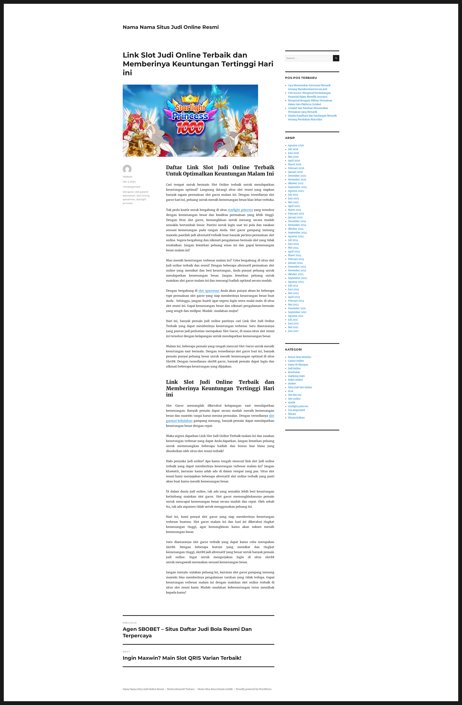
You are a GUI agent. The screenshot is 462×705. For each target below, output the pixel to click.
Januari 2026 (295, 172)
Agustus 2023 (296, 281)
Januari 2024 (295, 262)
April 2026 (294, 160)
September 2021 (297, 312)
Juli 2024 (293, 240)
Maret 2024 (294, 255)
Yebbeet (127, 176)
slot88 (291, 402)
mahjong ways (296, 376)
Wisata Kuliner (296, 417)
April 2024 (294, 251)
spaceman (129, 199)
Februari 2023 (296, 300)
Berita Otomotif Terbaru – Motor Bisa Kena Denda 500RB (200, 689)
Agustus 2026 (296, 145)
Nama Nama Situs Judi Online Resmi (171, 27)
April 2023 (294, 297)
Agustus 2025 (296, 190)
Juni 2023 (293, 289)
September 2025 (297, 187)
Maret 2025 (294, 209)
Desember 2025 (297, 175)
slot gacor (128, 191)
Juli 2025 (293, 194)
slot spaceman (209, 290)
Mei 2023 (293, 293)
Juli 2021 (293, 319)
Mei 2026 (293, 156)
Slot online (294, 398)
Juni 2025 (293, 198)
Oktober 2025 (296, 183)
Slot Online (143, 195)
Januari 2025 (295, 217)
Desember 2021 (297, 308)
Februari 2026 (296, 168)
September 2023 (297, 278)
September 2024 (297, 232)
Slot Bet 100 (294, 395)
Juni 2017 (293, 331)
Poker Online (295, 379)
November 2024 (297, 225)
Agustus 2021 (295, 316)
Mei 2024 (293, 247)
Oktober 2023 (295, 274)
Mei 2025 (293, 202)
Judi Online (294, 368)
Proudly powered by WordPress (254, 689)
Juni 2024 (293, 244)
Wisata (292, 413)
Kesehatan (294, 372)
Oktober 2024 (296, 228)
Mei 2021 (293, 327)
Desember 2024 (297, 221)
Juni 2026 (293, 153)
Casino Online (296, 360)
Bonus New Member (299, 357)
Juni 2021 (293, 323)
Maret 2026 (294, 164)
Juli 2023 (293, 285)
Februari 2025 (296, 213)
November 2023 (297, 270)
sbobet (292, 383)
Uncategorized (131, 186)
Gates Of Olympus (298, 364)
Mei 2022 (293, 304)
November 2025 (297, 179)
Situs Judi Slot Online (300, 387)
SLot (290, 391)
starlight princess (240, 210)
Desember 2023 (297, 266)
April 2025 (294, 206)
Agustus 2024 (296, 236)
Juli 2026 (293, 149)
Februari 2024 (296, 259)
